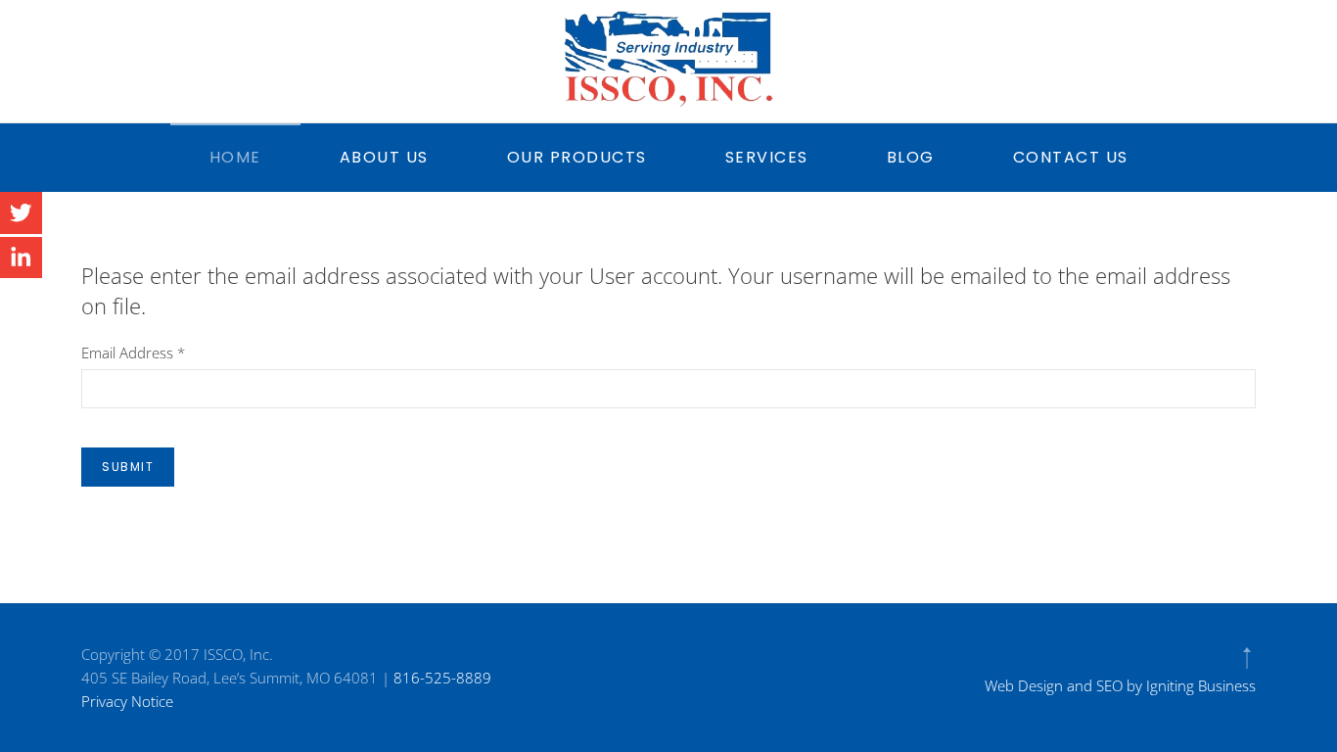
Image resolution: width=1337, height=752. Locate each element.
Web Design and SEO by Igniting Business (1120, 685)
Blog (911, 157)
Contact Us (1071, 157)
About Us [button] (384, 157)
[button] (1247, 658)
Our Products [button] (577, 157)
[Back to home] (668, 59)
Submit (128, 466)
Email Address (133, 352)
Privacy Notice (127, 701)
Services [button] (766, 157)
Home (235, 157)
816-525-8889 (442, 677)
